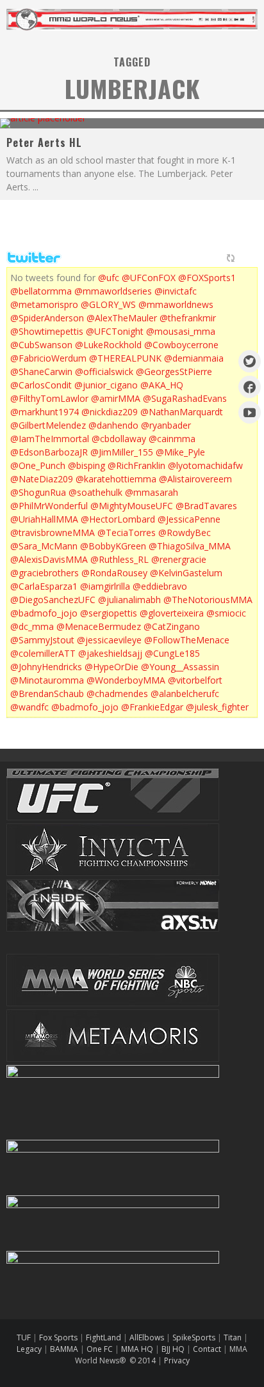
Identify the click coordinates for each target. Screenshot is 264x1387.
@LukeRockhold (108, 345)
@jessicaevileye (109, 640)
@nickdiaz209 (109, 412)
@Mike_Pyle (180, 452)
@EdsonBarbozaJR (49, 452)
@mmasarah (151, 492)
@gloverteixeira (172, 613)
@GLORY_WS (108, 304)
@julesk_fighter (217, 707)
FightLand (103, 1337)
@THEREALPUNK (125, 358)
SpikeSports (193, 1337)
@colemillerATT (43, 653)
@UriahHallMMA (44, 519)
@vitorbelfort (195, 680)
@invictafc (175, 291)
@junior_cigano (106, 385)
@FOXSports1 (207, 278)
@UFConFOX (149, 278)
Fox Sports (57, 1337)
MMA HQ (137, 1349)
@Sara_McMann (44, 546)
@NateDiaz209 (41, 479)
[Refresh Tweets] (231, 258)
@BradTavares (206, 506)
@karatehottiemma (116, 479)
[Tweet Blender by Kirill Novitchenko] (245, 258)
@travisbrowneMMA (52, 532)
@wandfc (29, 707)
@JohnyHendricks (46, 667)
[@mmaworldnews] (249, 361)
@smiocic (226, 613)
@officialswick (104, 371)
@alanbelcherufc (185, 693)
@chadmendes (117, 693)
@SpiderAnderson (47, 318)
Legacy (29, 1349)
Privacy (177, 1360)
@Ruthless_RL (119, 559)
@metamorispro (44, 304)
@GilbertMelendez (48, 425)
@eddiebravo (160, 586)
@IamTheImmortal (49, 439)
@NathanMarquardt (181, 412)
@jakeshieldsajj (110, 653)
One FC (100, 1349)
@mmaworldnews (175, 304)
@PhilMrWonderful (49, 506)
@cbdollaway (119, 439)
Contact (208, 1349)
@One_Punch (37, 465)
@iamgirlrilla (105, 586)
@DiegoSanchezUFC (52, 600)
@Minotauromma (47, 680)
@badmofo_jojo (44, 613)
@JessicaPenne (189, 519)
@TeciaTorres (126, 532)
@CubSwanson (41, 345)
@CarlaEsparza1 (44, 586)
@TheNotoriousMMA (207, 600)
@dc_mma (32, 626)
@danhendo (113, 425)
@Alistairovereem (195, 479)
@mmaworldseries (113, 291)
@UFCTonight (115, 331)
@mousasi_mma (180, 331)
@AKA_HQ (161, 385)
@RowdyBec (184, 532)
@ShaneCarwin (41, 371)
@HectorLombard (118, 519)
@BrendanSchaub (47, 693)
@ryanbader (166, 425)
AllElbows (147, 1337)
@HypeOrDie (111, 667)
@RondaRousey (114, 573)
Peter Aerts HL (44, 142)
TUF (24, 1337)
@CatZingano (172, 626)
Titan (233, 1337)
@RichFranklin (136, 465)
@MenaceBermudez (98, 626)
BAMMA (64, 1349)
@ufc (108, 278)
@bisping (86, 465)
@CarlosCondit (41, 385)
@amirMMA (115, 398)
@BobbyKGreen (113, 546)
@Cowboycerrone (181, 345)
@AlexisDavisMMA (49, 559)
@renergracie (178, 559)
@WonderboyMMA (126, 680)
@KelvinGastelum (186, 573)
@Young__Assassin (180, 667)
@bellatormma (41, 291)
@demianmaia (194, 358)
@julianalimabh (129, 600)
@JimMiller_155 (121, 452)
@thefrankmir (188, 318)
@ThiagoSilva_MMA (190, 546)
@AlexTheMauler (122, 318)
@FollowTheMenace (186, 640)
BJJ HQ (173, 1349)
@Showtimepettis (46, 331)
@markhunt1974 (44, 412)
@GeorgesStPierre (174, 371)
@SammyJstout (42, 640)
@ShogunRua (38, 492)
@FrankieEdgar (152, 707)
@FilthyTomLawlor (49, 398)
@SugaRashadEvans (185, 398)
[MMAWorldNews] (249, 387)
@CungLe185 (172, 653)
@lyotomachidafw (205, 465)
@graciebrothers (44, 573)
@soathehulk (95, 492)
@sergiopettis (108, 613)
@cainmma (172, 439)
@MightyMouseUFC (131, 506)
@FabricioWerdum (48, 358)
